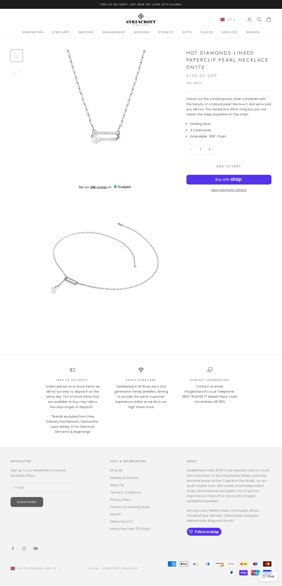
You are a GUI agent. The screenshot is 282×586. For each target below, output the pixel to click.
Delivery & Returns (124, 478)
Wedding (142, 32)
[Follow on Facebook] (13, 548)
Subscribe (27, 502)
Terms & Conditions (125, 492)
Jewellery (61, 32)
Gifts (187, 32)
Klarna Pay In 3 (121, 521)
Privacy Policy (120, 499)
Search (115, 514)
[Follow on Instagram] (24, 548)
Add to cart (229, 166)
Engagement (114, 32)
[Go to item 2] (17, 71)
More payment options (229, 190)
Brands (253, 32)
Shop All (116, 470)
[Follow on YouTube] (35, 548)
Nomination (33, 32)
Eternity (166, 32)
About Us (117, 485)
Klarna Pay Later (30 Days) (130, 529)
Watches (86, 32)
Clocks (207, 32)
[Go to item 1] (17, 55)
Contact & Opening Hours (130, 507)
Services (230, 32)
